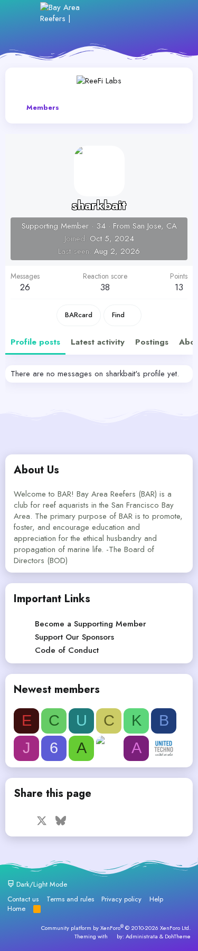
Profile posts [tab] (35, 342)
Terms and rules (70, 899)
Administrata (142, 936)
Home (16, 909)
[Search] (174, 13)
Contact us (23, 899)
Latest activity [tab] (98, 342)
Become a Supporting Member (90, 624)
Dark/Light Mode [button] (40, 884)
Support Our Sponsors (74, 637)
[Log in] (105, 13)
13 (179, 287)
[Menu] (25, 12)
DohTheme (178, 936)
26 (25, 287)
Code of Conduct (67, 650)
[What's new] (151, 13)
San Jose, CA (155, 226)
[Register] (128, 13)
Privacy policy (121, 899)
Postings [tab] (151, 342)
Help (156, 899)
